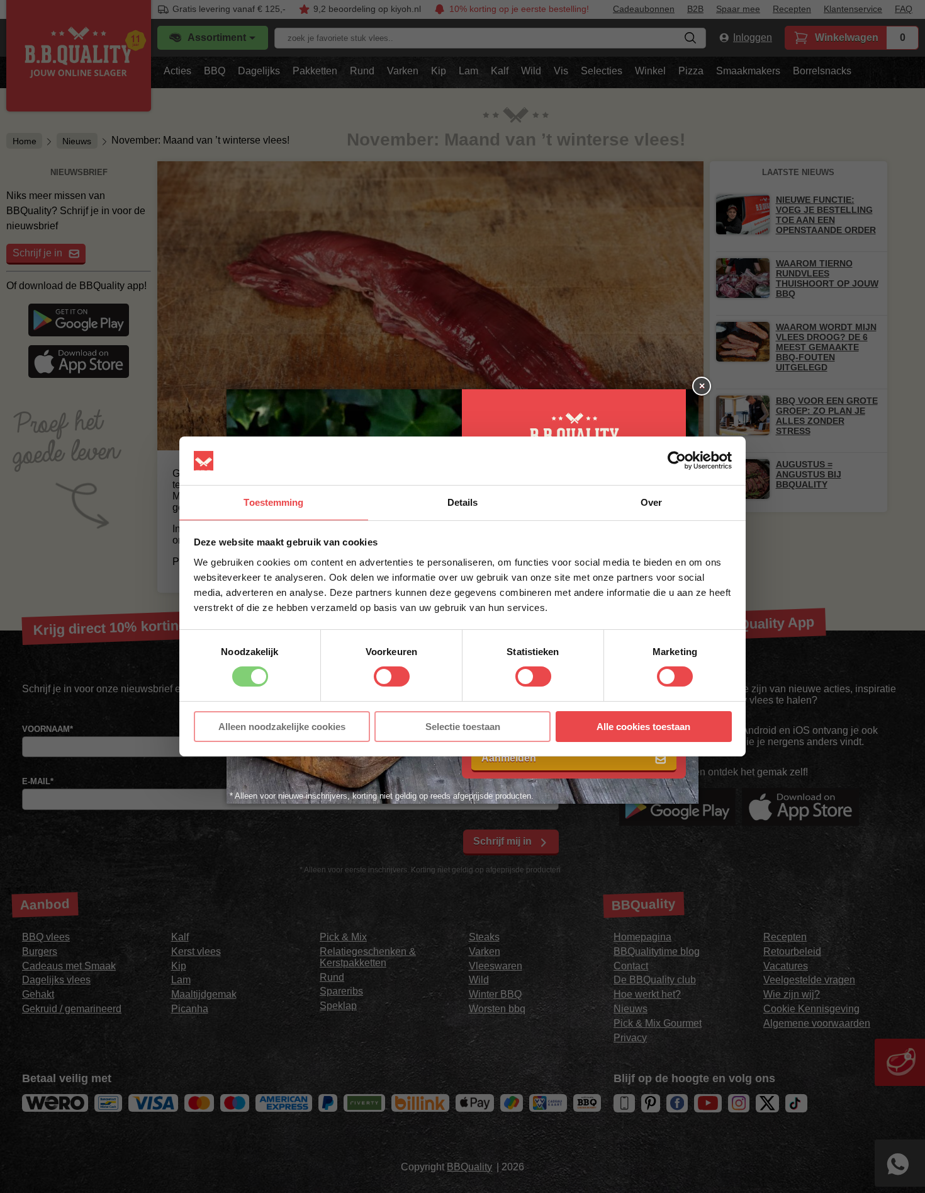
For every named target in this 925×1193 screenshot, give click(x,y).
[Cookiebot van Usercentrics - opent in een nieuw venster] (677, 460)
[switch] (392, 676)
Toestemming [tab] (273, 502)
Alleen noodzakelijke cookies (281, 726)
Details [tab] (462, 502)
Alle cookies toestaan (643, 726)
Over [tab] (651, 502)
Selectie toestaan (462, 726)
